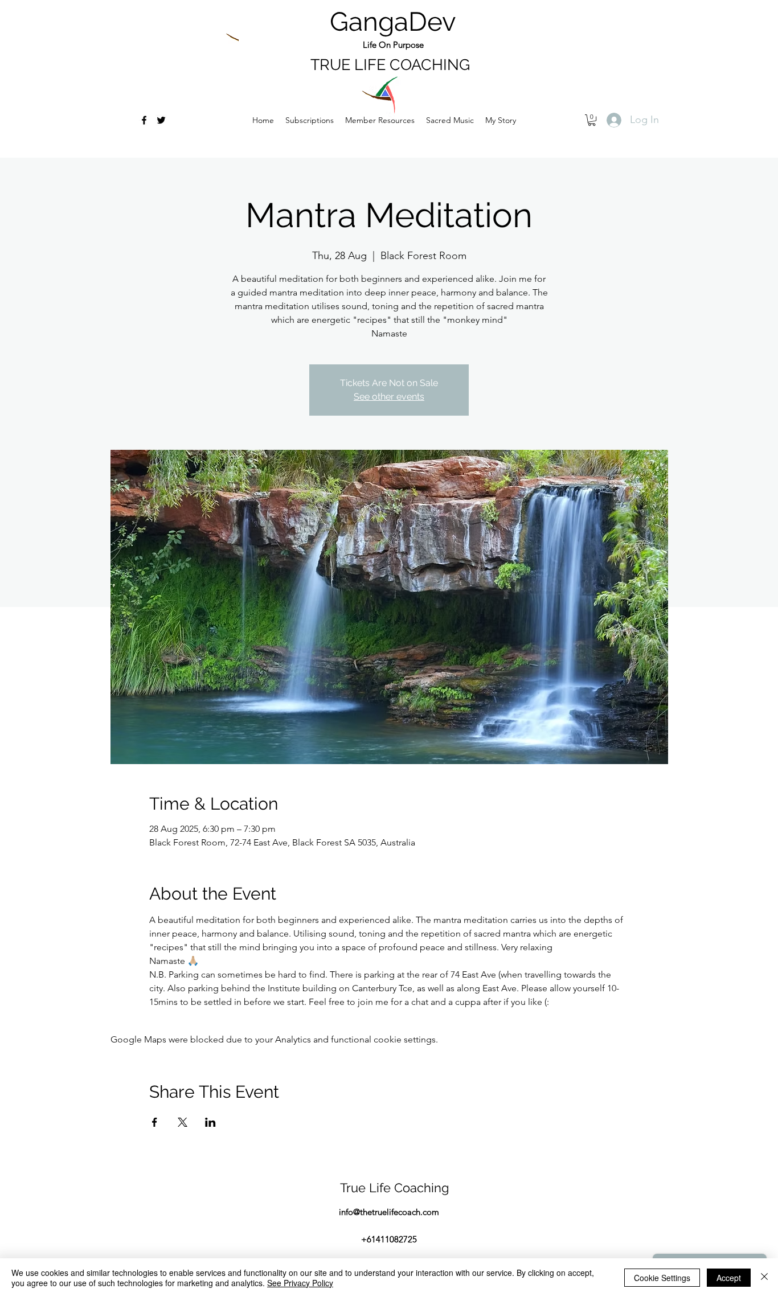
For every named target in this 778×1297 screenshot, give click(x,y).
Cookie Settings (662, 1277)
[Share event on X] (182, 1122)
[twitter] (161, 120)
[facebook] (144, 120)
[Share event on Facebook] (154, 1122)
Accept (728, 1277)
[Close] (764, 1277)
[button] (450, 120)
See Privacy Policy (300, 1282)
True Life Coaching (394, 1187)
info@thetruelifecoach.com (389, 1211)
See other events (389, 396)
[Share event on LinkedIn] (210, 1122)
